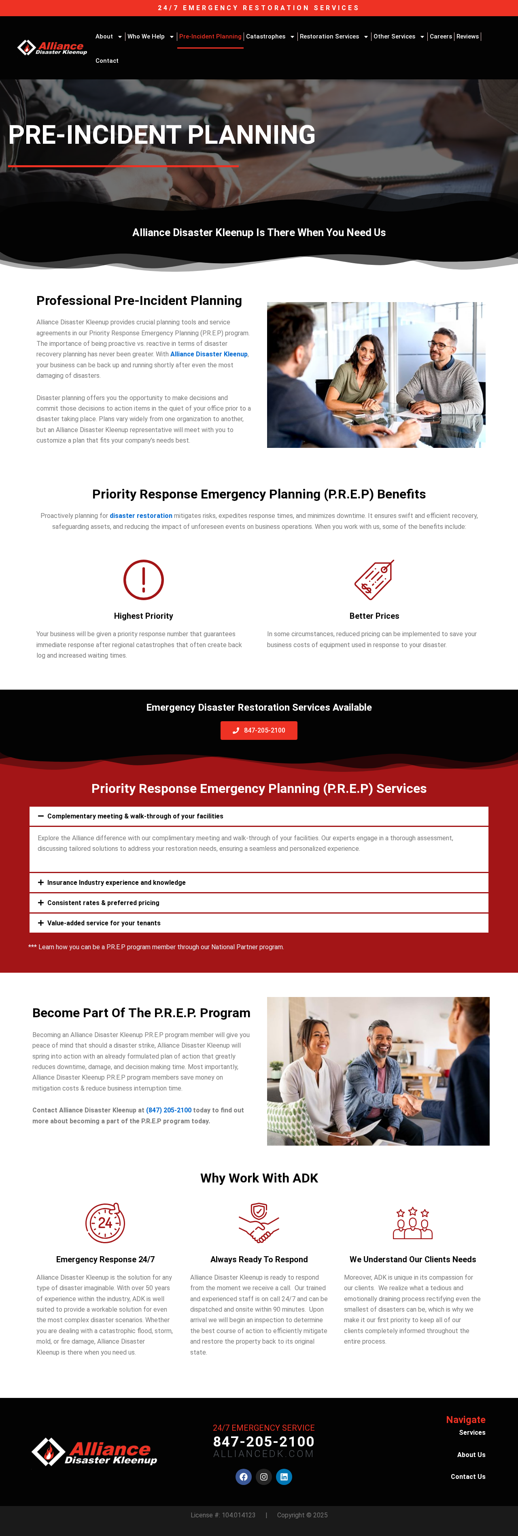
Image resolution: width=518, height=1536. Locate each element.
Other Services (394, 36)
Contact (107, 60)
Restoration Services (329, 36)
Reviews (467, 36)
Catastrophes (265, 36)
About (104, 36)
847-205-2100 (264, 1442)
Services (472, 1432)
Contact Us (468, 1477)
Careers (441, 36)
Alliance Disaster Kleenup (209, 354)
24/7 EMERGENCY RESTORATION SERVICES (259, 8)
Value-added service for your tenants (104, 923)
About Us (471, 1455)
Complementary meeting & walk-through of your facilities (135, 816)
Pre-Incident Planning (210, 36)
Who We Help (146, 36)
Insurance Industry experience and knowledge (116, 882)
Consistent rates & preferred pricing (103, 903)
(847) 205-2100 (168, 1110)
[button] (259, 816)
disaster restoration (141, 516)
